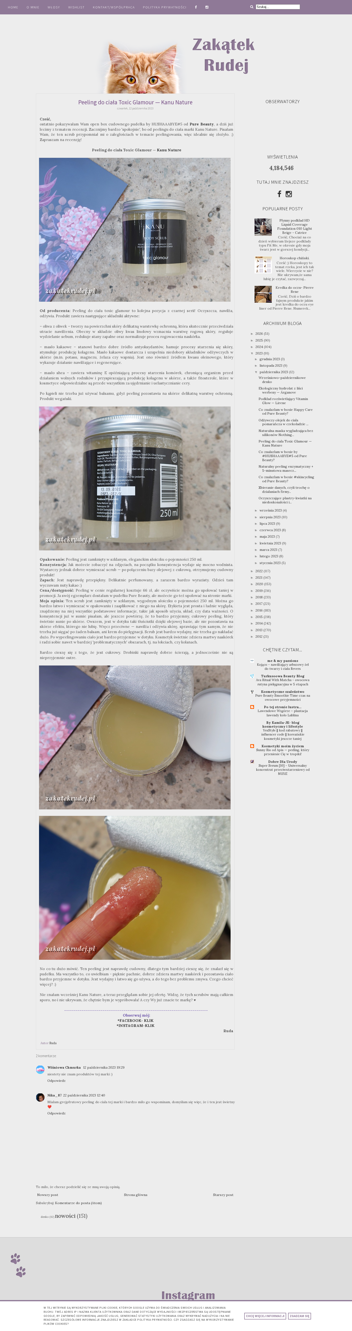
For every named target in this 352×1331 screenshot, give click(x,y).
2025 (259, 340)
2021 (259, 577)
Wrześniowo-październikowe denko (282, 380)
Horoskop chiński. (294, 258)
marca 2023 (269, 550)
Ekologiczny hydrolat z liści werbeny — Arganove (281, 390)
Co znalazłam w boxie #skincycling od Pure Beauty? (286, 479)
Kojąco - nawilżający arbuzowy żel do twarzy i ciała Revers (283, 667)
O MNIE (33, 7)
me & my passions (282, 661)
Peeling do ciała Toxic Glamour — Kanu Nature (285, 443)
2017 (259, 603)
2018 (259, 597)
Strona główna (135, 1195)
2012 (259, 636)
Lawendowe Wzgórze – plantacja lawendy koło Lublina (283, 713)
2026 (259, 333)
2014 (259, 623)
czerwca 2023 (271, 530)
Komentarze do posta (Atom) (78, 1203)
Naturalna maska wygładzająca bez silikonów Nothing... (286, 433)
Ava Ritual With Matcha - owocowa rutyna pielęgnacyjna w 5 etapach (282, 682)
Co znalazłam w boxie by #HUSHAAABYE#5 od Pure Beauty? (283, 456)
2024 (259, 347)
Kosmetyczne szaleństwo (282, 691)
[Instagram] (289, 194)
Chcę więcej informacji (265, 1316)
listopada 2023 (271, 365)
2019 (259, 591)
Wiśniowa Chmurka (64, 1067)
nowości (65, 1215)
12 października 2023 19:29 (104, 1067)
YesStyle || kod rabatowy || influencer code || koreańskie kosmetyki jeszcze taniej (282, 734)
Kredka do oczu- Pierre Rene (295, 289)
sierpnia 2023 (271, 517)
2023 (259, 353)
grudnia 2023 (270, 359)
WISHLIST (76, 7)
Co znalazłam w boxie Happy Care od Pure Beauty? (286, 411)
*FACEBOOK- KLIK (135, 1020)
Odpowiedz (56, 1080)
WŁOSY (54, 7)
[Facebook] (279, 194)
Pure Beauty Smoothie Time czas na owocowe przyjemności (282, 698)
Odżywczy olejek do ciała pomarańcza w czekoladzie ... (283, 422)
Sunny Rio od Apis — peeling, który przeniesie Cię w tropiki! (282, 752)
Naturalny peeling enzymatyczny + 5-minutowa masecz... (286, 468)
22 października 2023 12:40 (84, 1095)
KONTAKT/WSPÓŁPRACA (114, 7)
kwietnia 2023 (271, 543)
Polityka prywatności (165, 7)
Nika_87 (54, 1095)
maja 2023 (268, 536)
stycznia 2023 (271, 563)
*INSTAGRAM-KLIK (137, 1025)
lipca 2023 (268, 523)
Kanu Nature (169, 150)
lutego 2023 (269, 556)
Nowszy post (47, 1195)
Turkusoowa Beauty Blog (282, 676)
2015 (259, 617)
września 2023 (271, 510)
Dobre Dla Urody (282, 762)
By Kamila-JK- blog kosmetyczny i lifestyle (282, 724)
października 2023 (274, 372)
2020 (259, 584)
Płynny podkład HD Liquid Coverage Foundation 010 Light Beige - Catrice (294, 226)
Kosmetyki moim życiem (282, 746)
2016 (259, 610)
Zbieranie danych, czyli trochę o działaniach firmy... (284, 489)
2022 (259, 571)
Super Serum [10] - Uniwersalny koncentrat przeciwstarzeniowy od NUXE (283, 770)
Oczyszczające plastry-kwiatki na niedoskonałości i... (285, 500)
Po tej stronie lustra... (282, 707)
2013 (259, 630)
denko (45, 1217)
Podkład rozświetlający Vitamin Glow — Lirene (283, 401)
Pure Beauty (202, 124)
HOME (13, 7)
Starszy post (223, 1195)
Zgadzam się (299, 1316)
